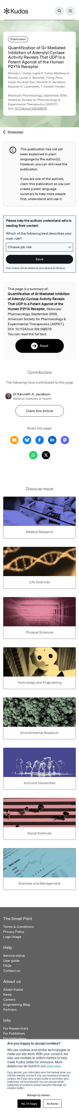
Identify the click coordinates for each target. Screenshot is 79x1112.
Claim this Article (39, 411)
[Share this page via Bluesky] (27, 440)
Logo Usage (12, 937)
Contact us (11, 971)
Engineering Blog (16, 1005)
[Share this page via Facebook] (39, 440)
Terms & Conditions (18, 927)
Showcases (15, 132)
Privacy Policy (13, 932)
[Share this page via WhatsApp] (33, 455)
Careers (9, 1000)
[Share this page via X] (46, 455)
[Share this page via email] (14, 440)
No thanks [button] (52, 1103)
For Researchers (15, 1028)
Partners (9, 1010)
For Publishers (14, 1033)
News (7, 994)
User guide (11, 961)
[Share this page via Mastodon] (65, 440)
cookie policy (53, 1066)
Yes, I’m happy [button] (29, 1103)
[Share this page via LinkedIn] (52, 440)
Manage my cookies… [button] (39, 1095)
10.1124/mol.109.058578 (31, 108)
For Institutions (14, 1038)
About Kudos (13, 989)
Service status (14, 956)
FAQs (7, 966)
